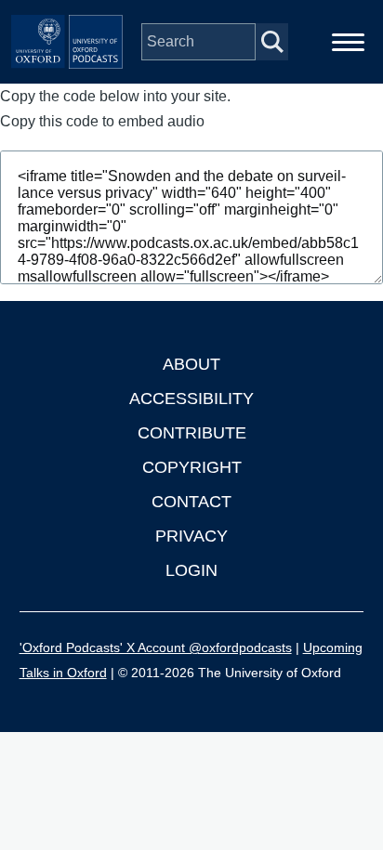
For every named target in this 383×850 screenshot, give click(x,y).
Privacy (191, 536)
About (191, 364)
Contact (191, 501)
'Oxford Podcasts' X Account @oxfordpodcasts (156, 647)
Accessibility (191, 398)
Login (191, 570)
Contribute (192, 433)
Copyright (192, 467)
